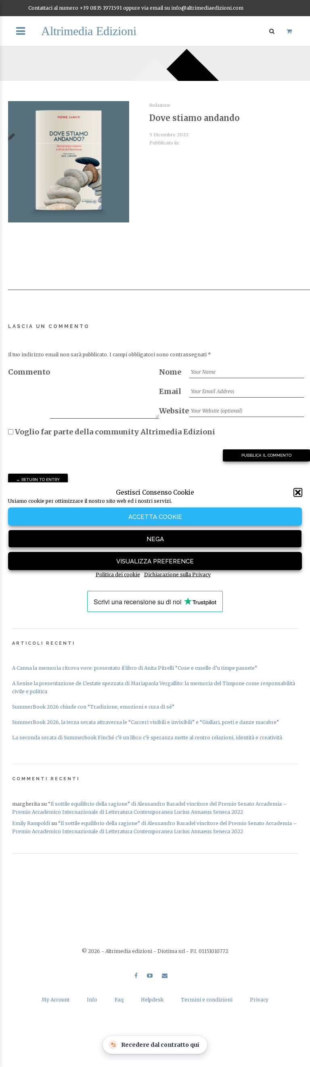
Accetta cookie (155, 516)
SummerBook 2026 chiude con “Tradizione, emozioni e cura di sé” (93, 707)
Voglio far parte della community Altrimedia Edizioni (114, 431)
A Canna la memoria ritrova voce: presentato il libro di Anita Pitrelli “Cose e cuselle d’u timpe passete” (134, 668)
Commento (29, 372)
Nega (155, 538)
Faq (119, 1000)
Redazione (159, 105)
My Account (55, 1000)
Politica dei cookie (118, 575)
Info (92, 1000)
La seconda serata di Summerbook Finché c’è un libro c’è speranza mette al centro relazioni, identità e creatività (147, 738)
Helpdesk (152, 1000)
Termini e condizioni (206, 1000)
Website (174, 410)
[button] (298, 493)
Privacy (259, 1000)
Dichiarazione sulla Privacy (177, 575)
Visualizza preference (155, 561)
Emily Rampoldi (31, 823)
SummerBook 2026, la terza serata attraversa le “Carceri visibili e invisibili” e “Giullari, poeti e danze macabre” (145, 722)
